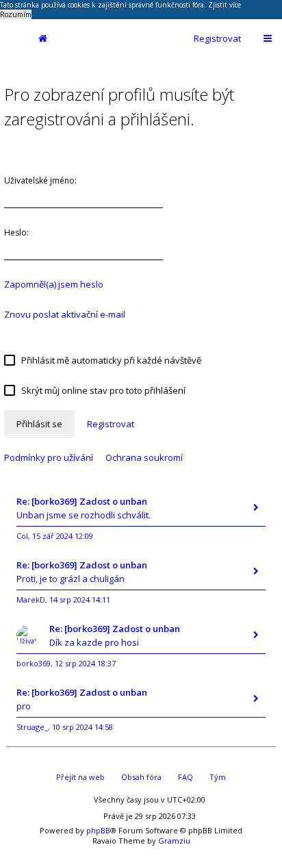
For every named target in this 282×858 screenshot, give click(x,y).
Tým (217, 777)
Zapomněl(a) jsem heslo (53, 284)
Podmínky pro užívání (48, 457)
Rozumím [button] (15, 14)
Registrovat (217, 38)
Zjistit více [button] (224, 5)
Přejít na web (80, 777)
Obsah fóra (141, 777)
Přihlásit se (39, 424)
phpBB (98, 830)
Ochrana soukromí (144, 457)
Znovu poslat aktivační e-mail (64, 314)
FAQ (185, 777)
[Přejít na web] (13, 38)
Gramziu (174, 840)
